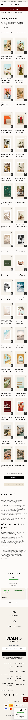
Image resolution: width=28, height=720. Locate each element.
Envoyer (14, 654)
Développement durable (7, 674)
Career (11, 671)
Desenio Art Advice (19, 663)
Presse (11, 666)
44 (19, 484)
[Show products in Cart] (25, 4)
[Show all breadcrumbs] (2, 12)
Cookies (17, 674)
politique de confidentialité (14, 657)
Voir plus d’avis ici (14, 602)
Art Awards (10, 687)
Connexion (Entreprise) (7, 690)
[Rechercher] (5, 4)
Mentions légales (9, 669)
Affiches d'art (9, 12)
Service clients (18, 666)
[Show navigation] (2, 4)
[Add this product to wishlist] (12, 39)
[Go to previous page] (5, 484)
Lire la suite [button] (4, 27)
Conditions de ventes (20, 671)
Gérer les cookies (19, 684)
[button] (20, 713)
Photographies (18, 12)
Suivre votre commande (21, 669)
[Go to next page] (22, 484)
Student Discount (8, 681)
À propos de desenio (8, 663)
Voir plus (14, 477)
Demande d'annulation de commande (20, 681)
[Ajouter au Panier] (12, 52)
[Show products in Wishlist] (22, 4)
